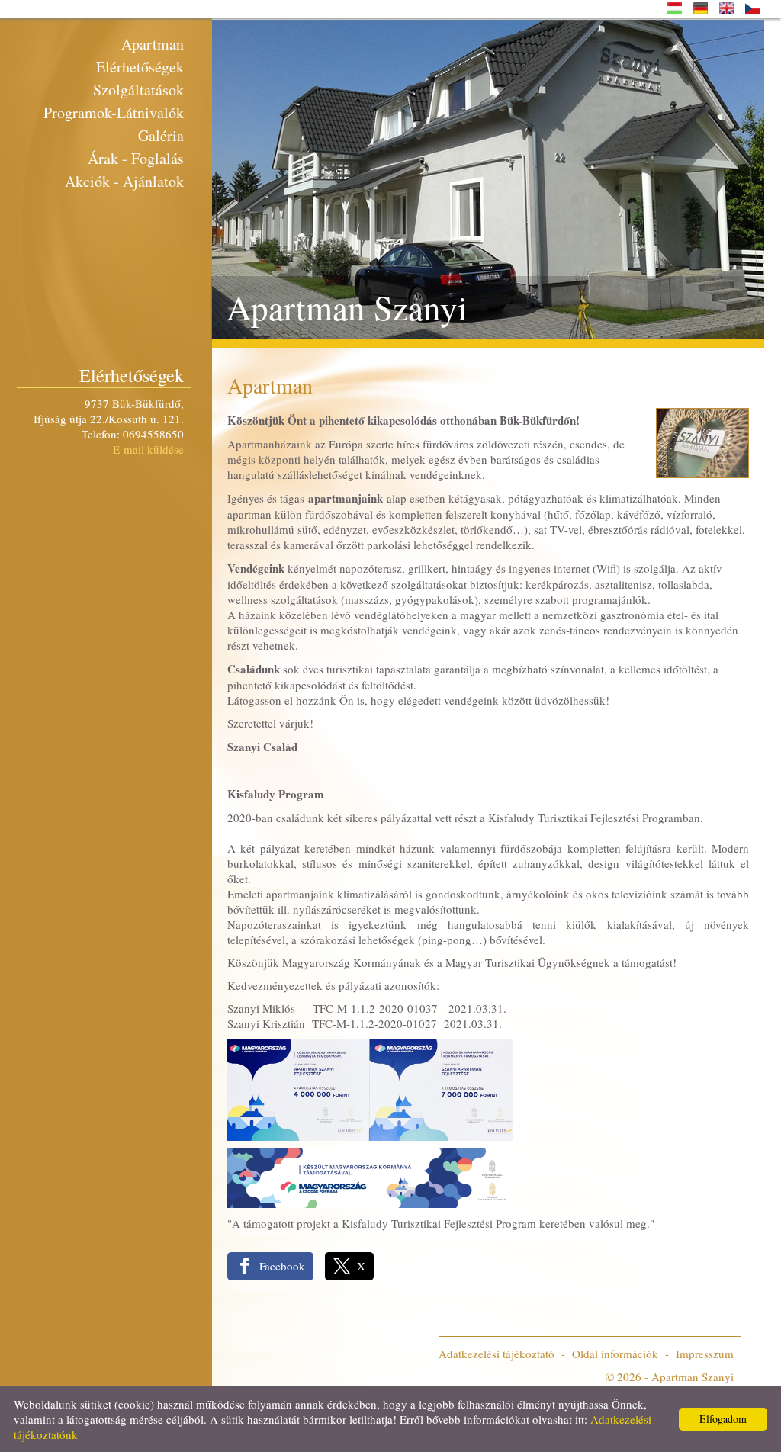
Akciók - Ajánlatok (124, 181)
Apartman (152, 44)
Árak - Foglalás (136, 158)
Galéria (161, 135)
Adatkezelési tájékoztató (496, 1353)
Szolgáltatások (138, 89)
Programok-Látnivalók (113, 112)
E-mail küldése (148, 449)
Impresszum (705, 1353)
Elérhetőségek (140, 66)
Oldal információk (615, 1353)
